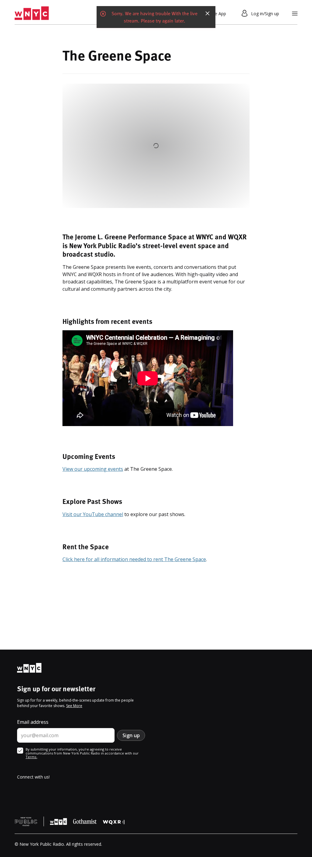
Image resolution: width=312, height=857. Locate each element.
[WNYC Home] (32, 13)
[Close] (207, 13)
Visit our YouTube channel (92, 514)
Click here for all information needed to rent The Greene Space (134, 559)
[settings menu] (295, 14)
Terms (31, 757)
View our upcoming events (92, 469)
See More (74, 705)
